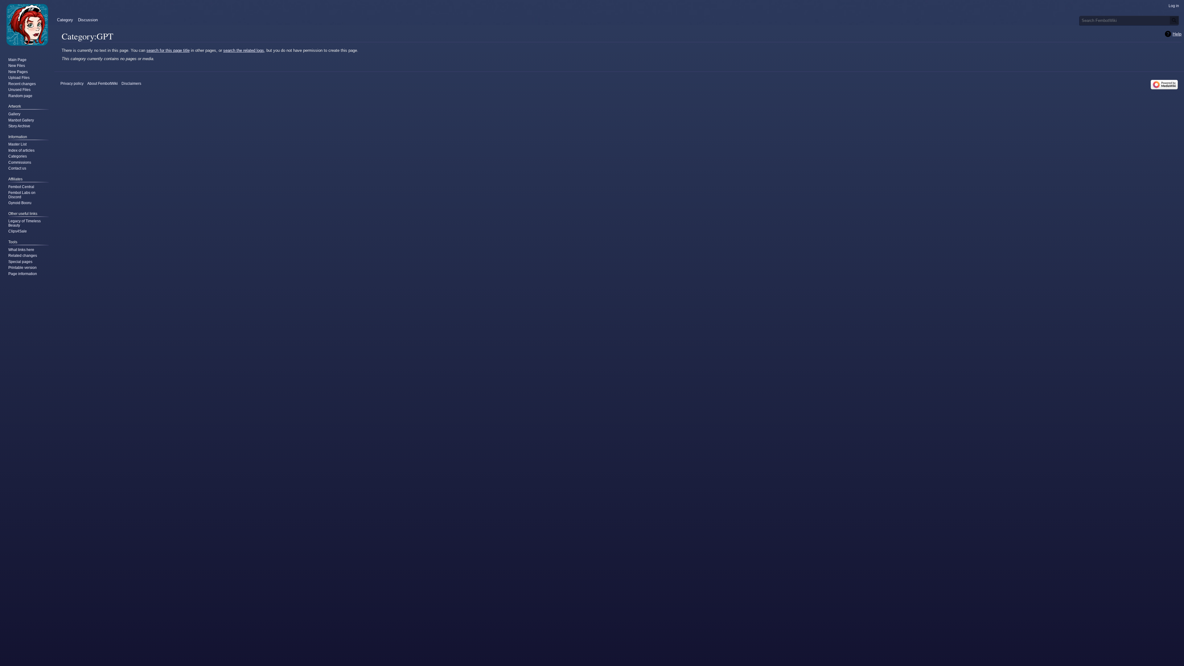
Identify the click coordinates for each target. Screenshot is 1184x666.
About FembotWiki (102, 83)
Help (1177, 33)
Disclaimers (131, 83)
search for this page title (168, 50)
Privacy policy (72, 83)
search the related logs (243, 50)
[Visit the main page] (27, 24)
